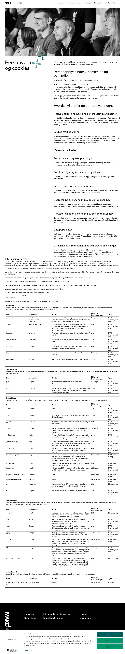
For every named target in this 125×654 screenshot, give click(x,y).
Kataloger (88, 3)
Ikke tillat (110, 647)
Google (31, 359)
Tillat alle (110, 635)
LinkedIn (32, 322)
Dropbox (32, 382)
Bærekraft (97, 3)
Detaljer (26, 650)
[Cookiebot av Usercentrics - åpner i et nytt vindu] (12, 650)
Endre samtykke (10, 298)
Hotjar (31, 435)
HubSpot (32, 318)
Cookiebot (54, 301)
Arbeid (60, 3)
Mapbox (31, 475)
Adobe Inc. (32, 484)
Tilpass (108, 640)
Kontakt (107, 3)
